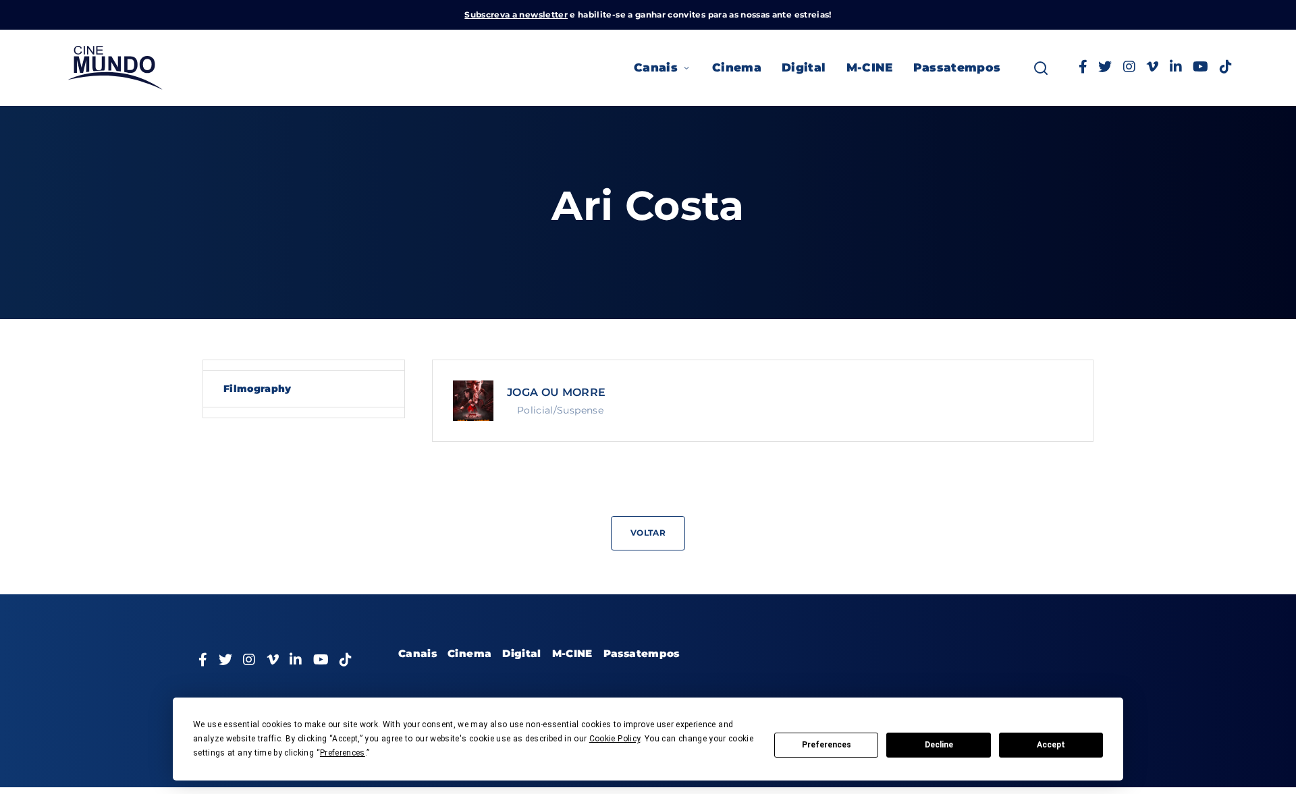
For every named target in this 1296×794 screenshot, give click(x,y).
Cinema (736, 67)
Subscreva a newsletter (516, 14)
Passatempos (957, 67)
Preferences (826, 744)
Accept (1051, 744)
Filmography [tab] (257, 388)
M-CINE (869, 67)
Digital (804, 67)
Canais (656, 67)
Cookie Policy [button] (615, 738)
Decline (939, 744)
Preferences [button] (342, 753)
